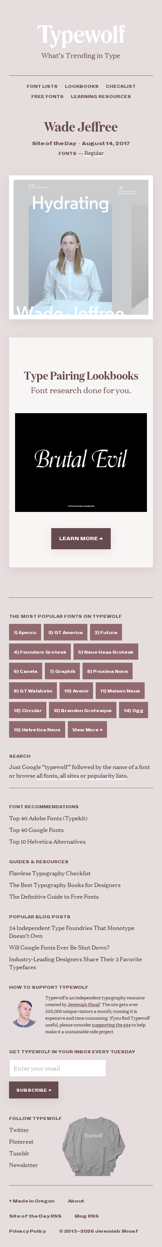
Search (20, 756)
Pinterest (21, 1141)
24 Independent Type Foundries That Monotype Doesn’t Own (71, 931)
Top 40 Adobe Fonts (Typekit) (48, 817)
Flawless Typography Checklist (50, 873)
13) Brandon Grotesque (82, 710)
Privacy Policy (27, 1231)
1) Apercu (25, 632)
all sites (69, 775)
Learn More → (81, 538)
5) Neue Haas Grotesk (106, 652)
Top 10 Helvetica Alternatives (47, 841)
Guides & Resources (39, 861)
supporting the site (111, 1025)
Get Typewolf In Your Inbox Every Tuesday (72, 1051)
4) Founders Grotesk (40, 652)
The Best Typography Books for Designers (65, 884)
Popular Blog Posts (39, 917)
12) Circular (28, 710)
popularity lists (107, 775)
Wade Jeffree (81, 126)
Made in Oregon (32, 1201)
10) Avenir (76, 691)
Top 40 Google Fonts (36, 829)
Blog (87, 1216)
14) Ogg (133, 710)
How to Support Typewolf (48, 987)
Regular (94, 152)
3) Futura (106, 632)
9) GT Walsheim (33, 691)
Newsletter (23, 1164)
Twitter (19, 1129)
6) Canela (26, 671)
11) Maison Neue (120, 691)
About (76, 1201)
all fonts (47, 775)
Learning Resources (101, 96)
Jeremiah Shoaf (83, 1004)
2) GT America (65, 632)
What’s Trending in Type (81, 55)
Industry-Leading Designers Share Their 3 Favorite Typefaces (75, 962)
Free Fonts (47, 96)
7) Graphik (62, 671)
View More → (87, 730)
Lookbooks (82, 86)
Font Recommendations (44, 806)
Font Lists (42, 86)
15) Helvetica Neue (37, 730)
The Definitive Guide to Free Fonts (54, 896)
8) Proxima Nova (107, 671)
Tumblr (19, 1153)
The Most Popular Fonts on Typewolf (65, 616)
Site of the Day (35, 1216)
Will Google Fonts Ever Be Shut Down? (59, 947)
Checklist (121, 86)
